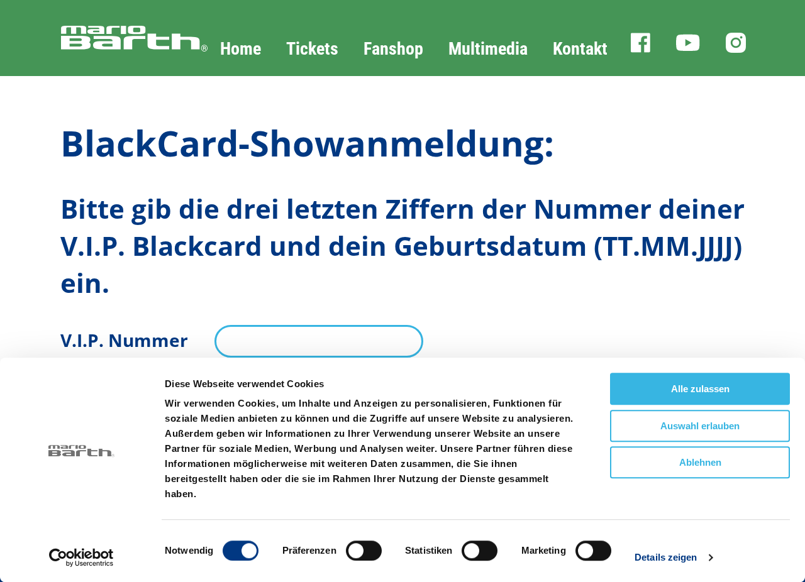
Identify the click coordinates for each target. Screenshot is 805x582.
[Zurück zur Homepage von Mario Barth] (104, 51)
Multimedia (488, 48)
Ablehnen (700, 462)
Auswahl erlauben (700, 425)
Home (240, 48)
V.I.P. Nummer (124, 340)
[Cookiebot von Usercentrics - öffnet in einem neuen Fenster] (81, 557)
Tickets (312, 48)
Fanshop (393, 48)
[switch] (364, 551)
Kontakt (580, 48)
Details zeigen (666, 557)
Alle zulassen (700, 388)
